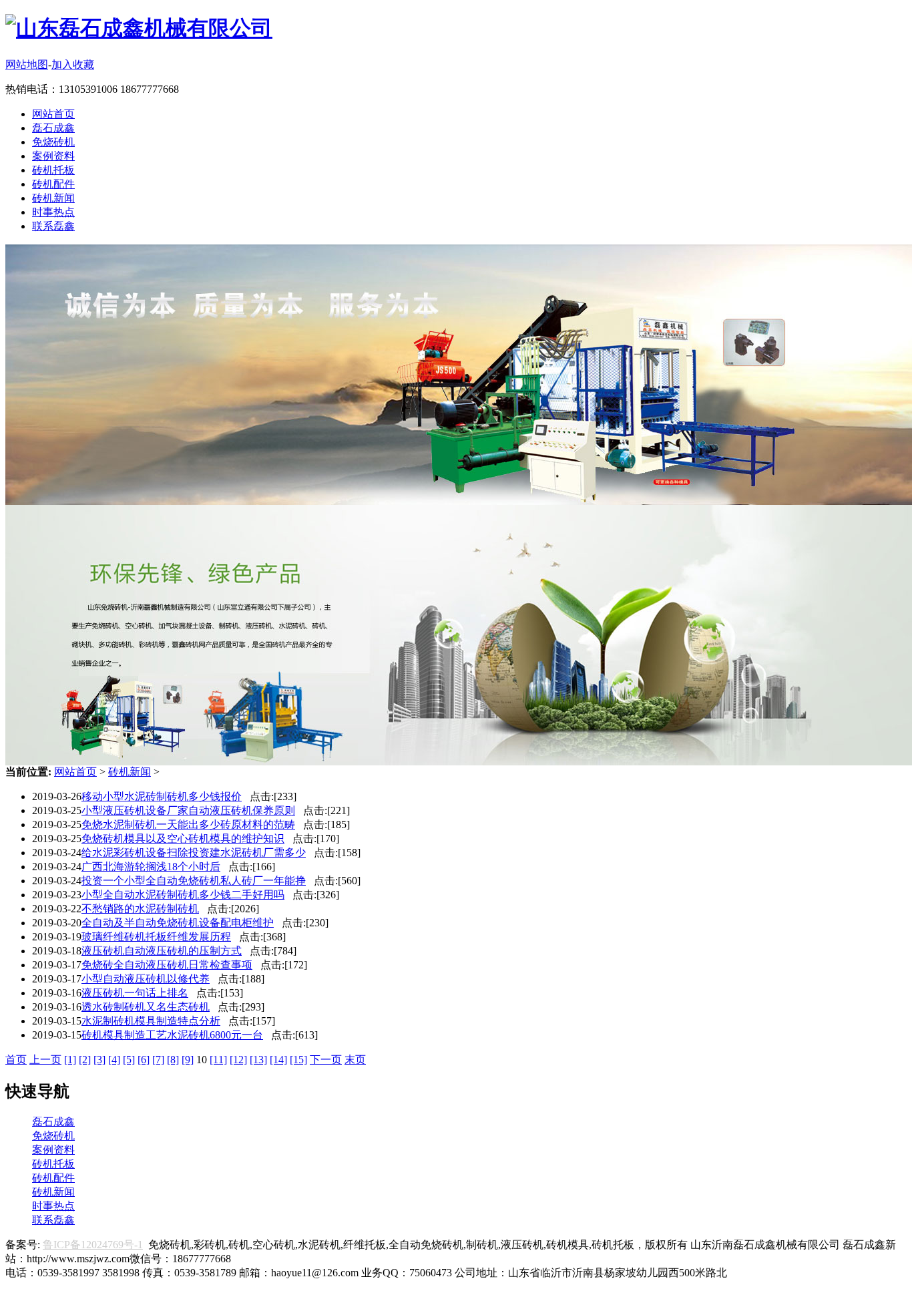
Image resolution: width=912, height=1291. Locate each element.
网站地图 (26, 64)
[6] (144, 1059)
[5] (129, 1059)
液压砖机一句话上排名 (134, 992)
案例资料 (53, 156)
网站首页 (53, 114)
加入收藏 (72, 64)
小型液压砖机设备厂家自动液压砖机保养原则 (188, 810)
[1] (70, 1059)
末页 (355, 1059)
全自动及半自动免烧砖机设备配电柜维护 (177, 922)
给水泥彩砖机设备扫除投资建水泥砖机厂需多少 (193, 852)
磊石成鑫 (53, 128)
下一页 (326, 1059)
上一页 (45, 1059)
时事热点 (53, 212)
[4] (114, 1059)
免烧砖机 (53, 142)
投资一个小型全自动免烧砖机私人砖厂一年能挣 (193, 880)
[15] (298, 1059)
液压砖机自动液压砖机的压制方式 (161, 950)
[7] (158, 1059)
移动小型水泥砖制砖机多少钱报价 (161, 796)
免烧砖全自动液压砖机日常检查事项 (166, 964)
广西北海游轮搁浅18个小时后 (150, 866)
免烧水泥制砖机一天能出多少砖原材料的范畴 (188, 824)
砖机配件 (53, 184)
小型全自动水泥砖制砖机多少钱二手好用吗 (182, 894)
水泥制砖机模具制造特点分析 (150, 1021)
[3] (99, 1059)
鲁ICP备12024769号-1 (93, 1244)
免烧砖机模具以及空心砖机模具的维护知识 (182, 838)
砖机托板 (53, 170)
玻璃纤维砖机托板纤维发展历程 (156, 936)
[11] (218, 1059)
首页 (16, 1059)
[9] (188, 1059)
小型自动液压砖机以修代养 (145, 978)
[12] (238, 1059)
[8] (173, 1059)
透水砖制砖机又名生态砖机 (145, 1006)
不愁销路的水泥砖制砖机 (140, 908)
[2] (85, 1059)
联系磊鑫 (53, 226)
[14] (278, 1059)
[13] (258, 1059)
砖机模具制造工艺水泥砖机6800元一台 (172, 1035)
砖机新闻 (53, 198)
